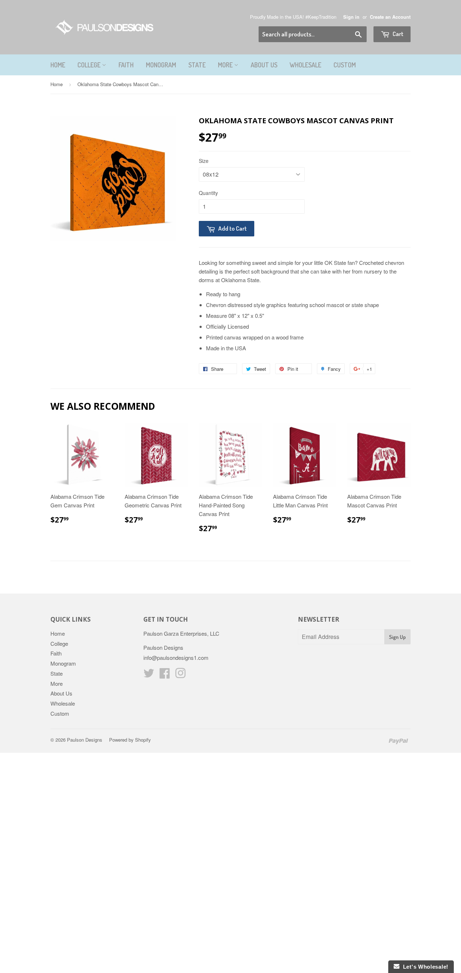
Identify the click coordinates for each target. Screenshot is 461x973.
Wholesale (305, 65)
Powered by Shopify (130, 739)
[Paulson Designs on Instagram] (180, 675)
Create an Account (390, 17)
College (89, 65)
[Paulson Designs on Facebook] (164, 675)
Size (204, 160)
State (197, 65)
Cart (397, 33)
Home (57, 65)
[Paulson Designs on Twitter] (148, 675)
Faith (126, 65)
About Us (264, 65)
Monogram (161, 65)
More (226, 65)
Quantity (208, 192)
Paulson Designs (84, 739)
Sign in (351, 17)
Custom (345, 65)
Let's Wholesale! (423, 967)
